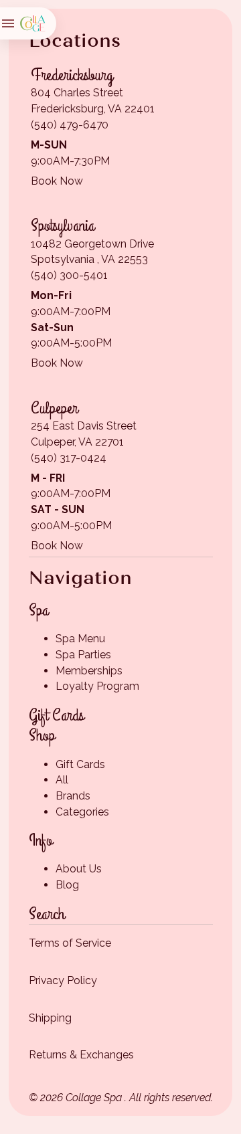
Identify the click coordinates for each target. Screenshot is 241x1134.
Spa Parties (83, 654)
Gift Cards (80, 764)
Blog (67, 884)
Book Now (57, 181)
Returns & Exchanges (81, 1054)
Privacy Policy (63, 980)
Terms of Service (70, 943)
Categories (82, 812)
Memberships (89, 670)
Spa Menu (80, 638)
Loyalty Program (97, 686)
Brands (73, 795)
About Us (79, 868)
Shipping (50, 1018)
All (62, 779)
